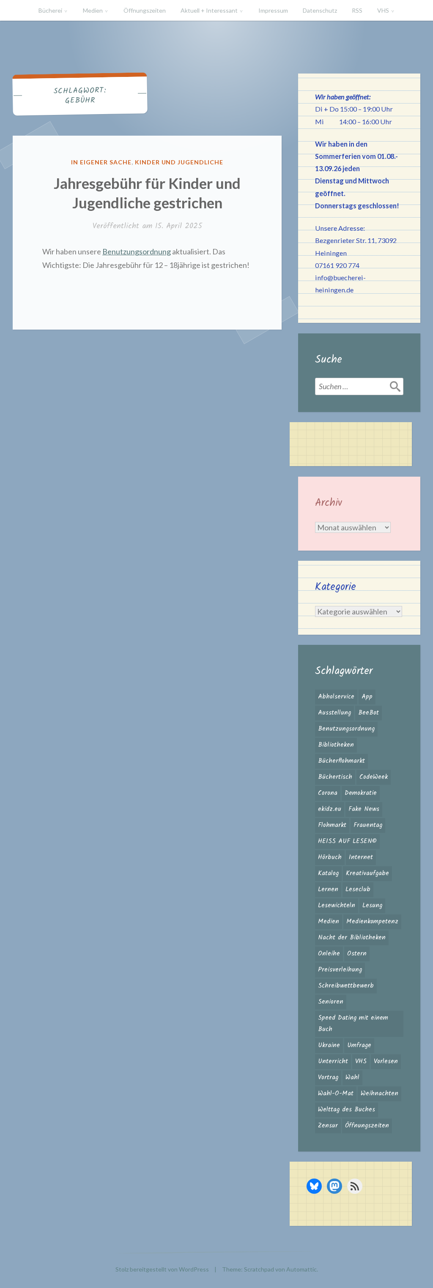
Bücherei (50, 10)
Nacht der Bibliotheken (352, 938)
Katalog (328, 873)
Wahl (352, 1077)
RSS (357, 10)
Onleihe (329, 954)
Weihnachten (379, 1094)
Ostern (357, 954)
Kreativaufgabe (367, 873)
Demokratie (361, 793)
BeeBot (368, 713)
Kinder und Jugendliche (179, 162)
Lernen (328, 889)
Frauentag (368, 825)
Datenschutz (320, 10)
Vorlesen (386, 1061)
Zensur (328, 1126)
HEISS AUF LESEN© (347, 841)
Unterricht (333, 1061)
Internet (361, 857)
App (367, 697)
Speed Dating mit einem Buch (353, 1023)
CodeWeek (373, 777)
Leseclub (357, 889)
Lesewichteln (336, 906)
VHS (383, 10)
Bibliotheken (336, 745)
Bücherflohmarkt (341, 761)
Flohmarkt (332, 825)
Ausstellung (334, 713)
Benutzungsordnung (136, 251)
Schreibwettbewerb (346, 986)
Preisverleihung (340, 970)
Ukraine (329, 1045)
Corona (327, 793)
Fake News (363, 809)
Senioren (330, 1002)
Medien (93, 10)
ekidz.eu (329, 809)
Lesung (372, 906)
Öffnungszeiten (144, 10)
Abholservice (336, 697)
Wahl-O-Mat (336, 1094)
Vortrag (328, 1077)
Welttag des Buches (346, 1110)
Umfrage (359, 1045)
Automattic (301, 1269)
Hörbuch (330, 857)
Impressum (273, 10)
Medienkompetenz (372, 922)
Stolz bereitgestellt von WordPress (162, 1269)
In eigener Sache (101, 162)
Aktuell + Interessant (209, 10)
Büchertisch (335, 777)
